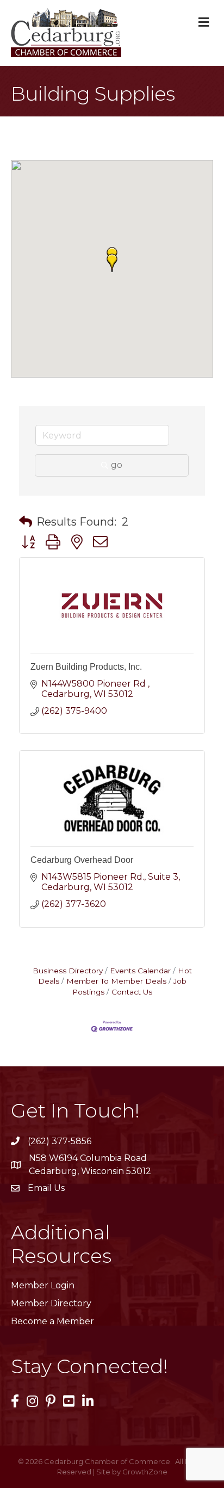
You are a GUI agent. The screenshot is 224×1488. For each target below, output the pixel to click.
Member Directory (51, 1303)
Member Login (42, 1285)
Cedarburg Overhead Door (81, 860)
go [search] (116, 465)
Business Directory (68, 970)
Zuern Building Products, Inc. (86, 666)
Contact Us (131, 991)
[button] (112, 262)
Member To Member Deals (116, 981)
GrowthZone (144, 1471)
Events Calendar (140, 970)
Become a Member (52, 1321)
